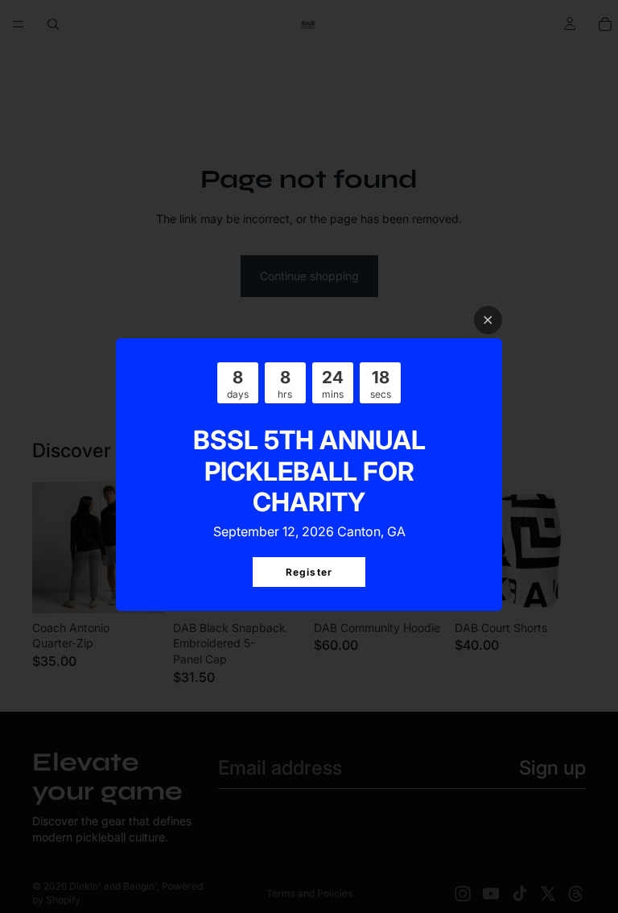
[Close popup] (488, 320)
